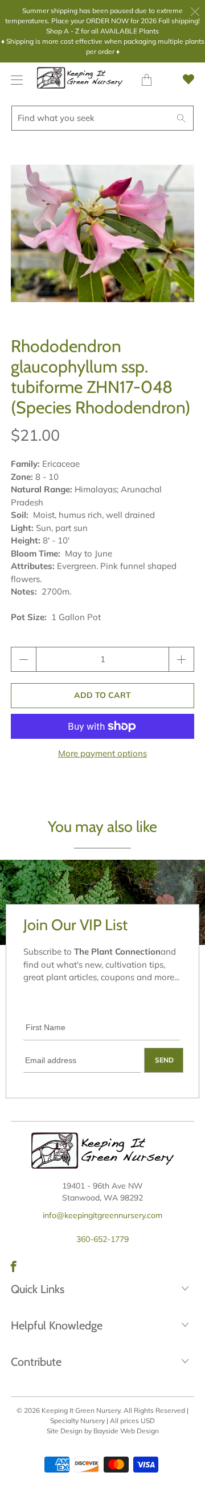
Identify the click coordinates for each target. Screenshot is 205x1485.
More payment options (102, 753)
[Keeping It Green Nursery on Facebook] (14, 1266)
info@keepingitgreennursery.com (102, 1215)
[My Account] (14, 80)
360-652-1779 (102, 1239)
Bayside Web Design (126, 1431)
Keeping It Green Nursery (81, 1410)
